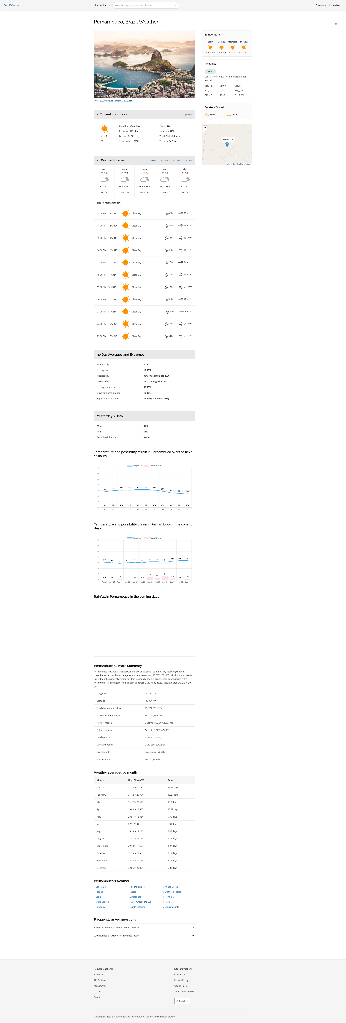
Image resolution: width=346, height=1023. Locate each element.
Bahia (98, 896)
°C (102, 140)
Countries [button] (334, 5)
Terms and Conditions (185, 991)
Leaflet (228, 164)
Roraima (169, 896)
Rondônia (101, 906)
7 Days (153, 160)
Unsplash (128, 100)
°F (107, 140)
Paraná (99, 891)
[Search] (176, 5)
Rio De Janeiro (137, 886)
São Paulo (101, 886)
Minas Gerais (171, 886)
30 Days (188, 160)
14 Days (176, 160)
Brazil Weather (12, 5)
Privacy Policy (181, 980)
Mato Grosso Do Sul (140, 901)
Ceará (133, 891)
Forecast (321, 5)
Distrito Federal (173, 891)
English (182, 1001)
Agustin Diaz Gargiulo (111, 100)
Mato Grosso (102, 901)
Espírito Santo (172, 906)
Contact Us (179, 974)
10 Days (164, 160)
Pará (167, 901)
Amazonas (135, 896)
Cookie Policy (181, 986)
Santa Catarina (137, 906)
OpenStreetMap (238, 164)
